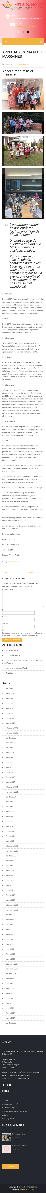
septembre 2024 (12, 802)
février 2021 (10, 1013)
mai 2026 (9, 703)
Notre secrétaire (12, 650)
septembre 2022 (12, 920)
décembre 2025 (12, 728)
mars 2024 (10, 831)
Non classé (15, 562)
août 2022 (10, 925)
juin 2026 (9, 699)
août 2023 (10, 866)
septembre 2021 (12, 979)
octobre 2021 (11, 974)
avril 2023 (9, 885)
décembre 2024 (12, 787)
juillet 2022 (10, 930)
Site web (5, 623)
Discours (6, 572)
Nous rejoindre (8, 1118)
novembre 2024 (12, 792)
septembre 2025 (12, 743)
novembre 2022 (12, 910)
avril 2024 (9, 826)
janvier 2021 (10, 1018)
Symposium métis (35, 572)
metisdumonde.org (27, 1190)
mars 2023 (10, 890)
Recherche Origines (9, 1108)
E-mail (5, 617)
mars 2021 (10, 1008)
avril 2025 (9, 767)
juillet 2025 (10, 753)
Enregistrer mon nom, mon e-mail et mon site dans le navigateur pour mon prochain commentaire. (22, 634)
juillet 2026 (10, 694)
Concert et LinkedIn (13, 655)
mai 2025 (9, 762)
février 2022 (10, 954)
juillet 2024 (10, 812)
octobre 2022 (11, 915)
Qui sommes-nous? (10, 1104)
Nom (4, 610)
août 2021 (10, 984)
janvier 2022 (10, 959)
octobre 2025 (11, 738)
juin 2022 (9, 934)
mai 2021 (9, 998)
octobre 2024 (11, 797)
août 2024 (10, 807)
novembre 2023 (12, 851)
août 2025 (10, 748)
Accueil (5, 1101)
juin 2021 (9, 993)
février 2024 (10, 836)
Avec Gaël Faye (11, 673)
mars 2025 (10, 772)
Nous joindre (11, 1167)
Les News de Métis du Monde (17, 668)
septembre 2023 (12, 861)
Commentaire (8, 590)
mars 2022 (10, 949)
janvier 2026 (10, 723)
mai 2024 (9, 821)
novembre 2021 (12, 969)
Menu (7, 41)
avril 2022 (9, 944)
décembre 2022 (12, 905)
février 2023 (10, 895)
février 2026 (10, 718)
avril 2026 (9, 708)
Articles (5, 1115)
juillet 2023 (10, 871)
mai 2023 (9, 880)
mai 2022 (9, 939)
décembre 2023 (12, 846)
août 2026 (10, 689)
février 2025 (10, 777)
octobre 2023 (11, 856)
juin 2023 (9, 875)
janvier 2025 (10, 782)
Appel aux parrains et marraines (14, 1111)
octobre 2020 (11, 1023)
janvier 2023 (10, 900)
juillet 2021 (10, 988)
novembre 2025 (12, 733)
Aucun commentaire (21, 65)
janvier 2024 (10, 841)
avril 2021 (9, 1003)
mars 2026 (10, 713)
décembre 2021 (12, 964)
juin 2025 (9, 758)
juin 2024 (9, 817)
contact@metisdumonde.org (27, 26)
